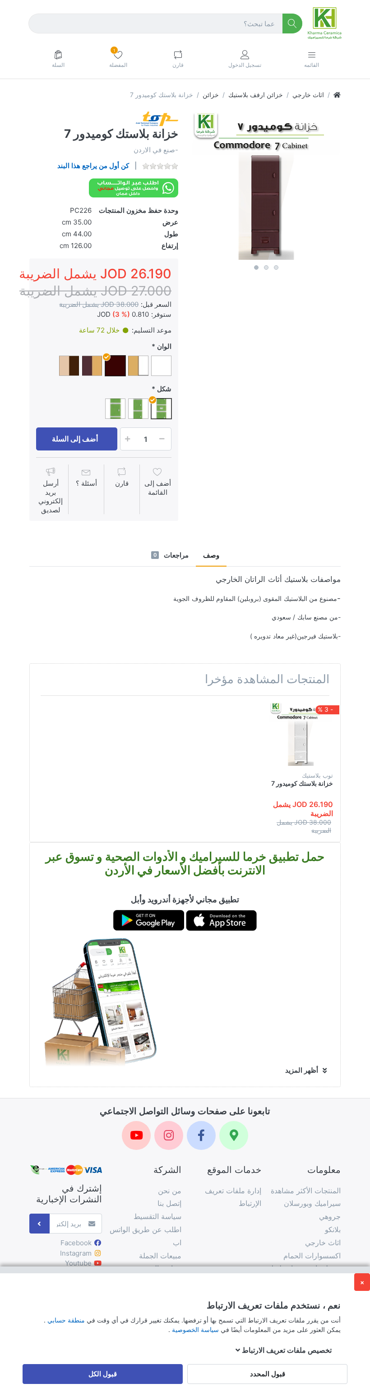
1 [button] (256, 267)
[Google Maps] (233, 1135)
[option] (266, 186)
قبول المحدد (267, 1374)
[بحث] (292, 24)
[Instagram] (168, 1135)
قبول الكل (102, 1374)
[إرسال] (39, 1224)
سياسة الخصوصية (194, 1329)
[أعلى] (337, 94)
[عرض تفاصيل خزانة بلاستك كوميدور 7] (301, 734)
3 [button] (276, 267)
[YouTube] (136, 1135)
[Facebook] (201, 1135)
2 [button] (266, 267)
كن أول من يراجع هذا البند (93, 165)
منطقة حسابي (65, 1320)
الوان (164, 346)
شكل (164, 389)
